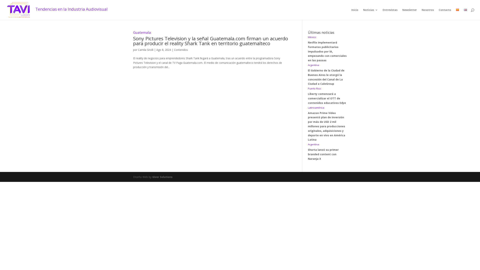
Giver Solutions (162, 177)
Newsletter (409, 10)
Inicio (354, 10)
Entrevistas (390, 10)
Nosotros (428, 10)
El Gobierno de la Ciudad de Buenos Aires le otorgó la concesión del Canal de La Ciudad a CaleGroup (326, 75)
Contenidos (181, 50)
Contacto (445, 10)
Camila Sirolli (145, 50)
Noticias (368, 10)
